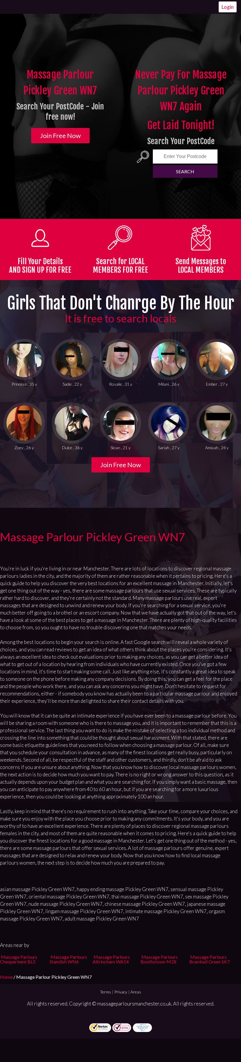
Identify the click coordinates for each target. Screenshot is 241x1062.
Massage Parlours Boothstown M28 (159, 959)
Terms (105, 991)
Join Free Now (60, 135)
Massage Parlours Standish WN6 (68, 959)
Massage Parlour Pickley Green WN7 (92, 537)
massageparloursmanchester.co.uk (134, 1004)
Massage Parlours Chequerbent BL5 (18, 959)
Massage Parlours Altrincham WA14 (111, 959)
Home (7, 977)
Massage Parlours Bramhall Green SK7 (209, 959)
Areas (135, 991)
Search (185, 171)
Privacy (120, 991)
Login (228, 7)
